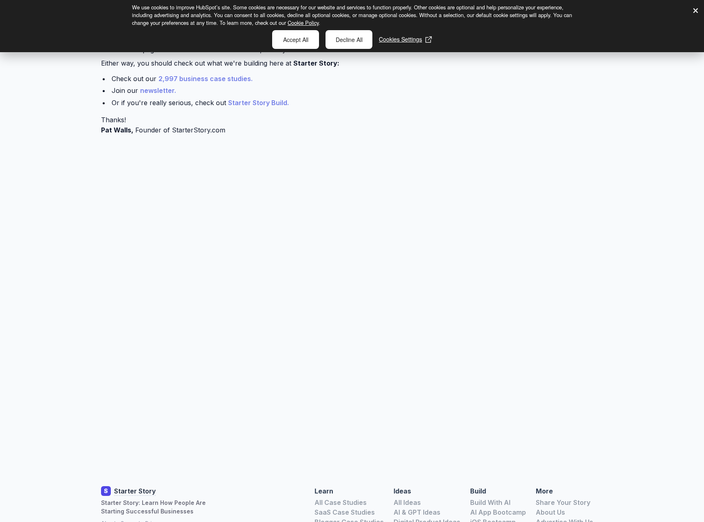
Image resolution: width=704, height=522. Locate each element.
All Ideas (407, 502)
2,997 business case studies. (205, 79)
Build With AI (490, 502)
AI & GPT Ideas (417, 512)
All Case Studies (341, 502)
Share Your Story (563, 502)
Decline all (349, 39)
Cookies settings (400, 39)
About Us (550, 512)
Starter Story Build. (258, 103)
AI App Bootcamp (498, 512)
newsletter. (158, 90)
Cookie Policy (303, 22)
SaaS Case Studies (345, 512)
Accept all (295, 39)
